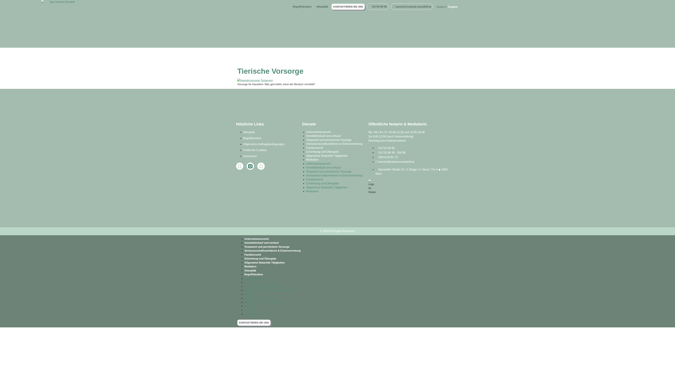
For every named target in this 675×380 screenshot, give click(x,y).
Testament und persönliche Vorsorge (329, 139)
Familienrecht (314, 147)
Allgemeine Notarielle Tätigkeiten (327, 155)
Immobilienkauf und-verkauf (323, 135)
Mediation (312, 159)
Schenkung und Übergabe (322, 151)
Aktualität (250, 270)
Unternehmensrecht (318, 132)
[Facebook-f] (239, 166)
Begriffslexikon (253, 274)
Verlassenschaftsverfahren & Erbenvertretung (334, 143)
